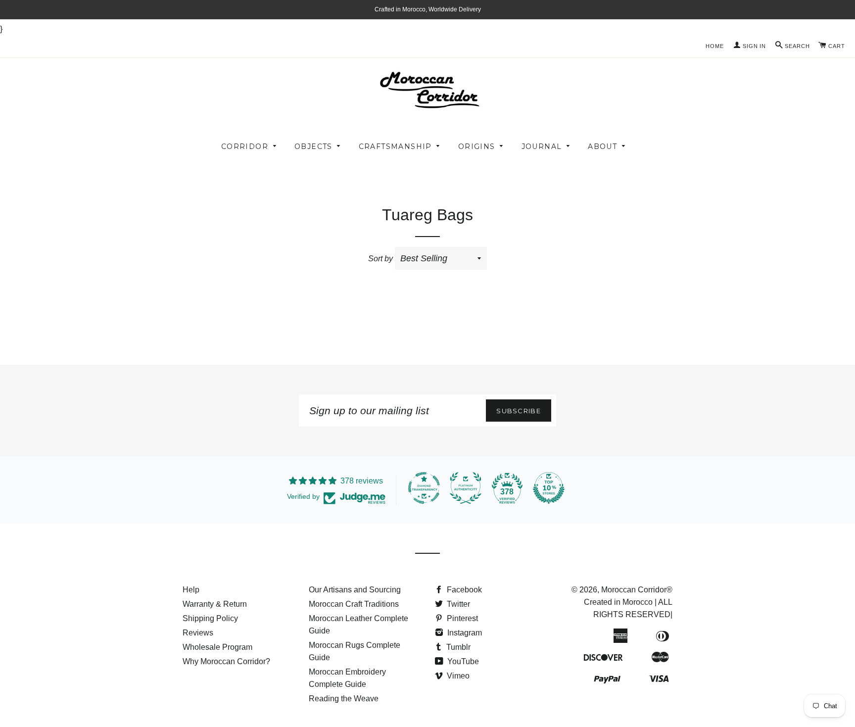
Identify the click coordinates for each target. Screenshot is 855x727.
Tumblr (457, 647)
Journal (542, 146)
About (602, 146)
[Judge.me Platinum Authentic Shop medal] (465, 488)
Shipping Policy (210, 618)
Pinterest (461, 618)
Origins (476, 146)
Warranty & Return (215, 604)
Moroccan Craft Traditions (354, 604)
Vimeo (457, 676)
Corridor (244, 146)
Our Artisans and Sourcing (355, 589)
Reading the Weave (344, 698)
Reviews (198, 633)
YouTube (462, 661)
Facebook (463, 589)
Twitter (457, 604)
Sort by (380, 258)
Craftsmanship (395, 146)
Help (191, 589)
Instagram (463, 633)
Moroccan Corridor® (636, 589)
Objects (313, 146)
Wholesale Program (217, 647)
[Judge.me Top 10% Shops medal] (549, 488)
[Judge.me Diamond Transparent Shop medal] (424, 488)
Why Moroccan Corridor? (226, 661)
